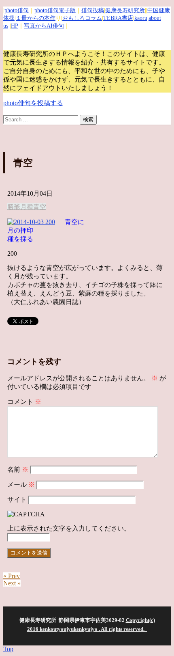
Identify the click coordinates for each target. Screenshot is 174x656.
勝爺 (13, 206)
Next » (12, 583)
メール (21, 484)
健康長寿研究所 (125, 10)
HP (14, 26)
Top (8, 648)
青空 (39, 206)
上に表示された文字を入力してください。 (68, 528)
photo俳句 (16, 10)
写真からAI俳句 (44, 26)
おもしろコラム (82, 18)
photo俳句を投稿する (33, 102)
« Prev (11, 575)
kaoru (140, 18)
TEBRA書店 (118, 18)
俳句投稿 (92, 10)
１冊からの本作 (35, 18)
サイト (17, 499)
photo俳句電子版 (55, 10)
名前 (17, 469)
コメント (24, 401)
